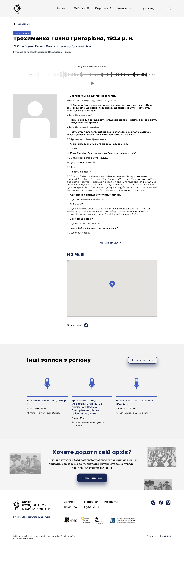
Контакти (124, 8)
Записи (62, 8)
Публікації (81, 8)
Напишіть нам (92, 478)
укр (145, 8)
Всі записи (23, 24)
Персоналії (103, 8)
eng (152, 8)
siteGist (167, 536)
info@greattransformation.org (33, 517)
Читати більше (109, 242)
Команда (70, 507)
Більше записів (142, 360)
